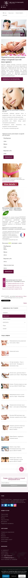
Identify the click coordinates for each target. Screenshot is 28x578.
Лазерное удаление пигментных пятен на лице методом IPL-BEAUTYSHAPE (17, 427)
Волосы (3, 518)
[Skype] (11, 505)
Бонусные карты (5, 537)
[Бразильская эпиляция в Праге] (10, 184)
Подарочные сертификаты (7, 523)
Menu (4, 7)
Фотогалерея (4, 541)
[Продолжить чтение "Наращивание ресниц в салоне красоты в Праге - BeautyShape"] (5, 396)
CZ (1, 5)
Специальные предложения (7, 532)
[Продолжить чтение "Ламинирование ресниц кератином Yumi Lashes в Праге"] (5, 342)
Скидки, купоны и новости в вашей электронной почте (14, 479)
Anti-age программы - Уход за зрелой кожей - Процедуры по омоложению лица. (17, 363)
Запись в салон (6, 319)
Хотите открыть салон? (6, 539)
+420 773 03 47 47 (8, 555)
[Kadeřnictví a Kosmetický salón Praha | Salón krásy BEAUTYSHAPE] (14, 2)
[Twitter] (5, 505)
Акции (4, 325)
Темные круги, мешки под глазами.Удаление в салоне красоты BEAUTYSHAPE (16, 459)
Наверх (25, 303)
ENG (4, 5)
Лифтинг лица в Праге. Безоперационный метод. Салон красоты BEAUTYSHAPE (17, 448)
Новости (3, 534)
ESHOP (4, 328)
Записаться (8, 157)
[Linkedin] (8, 505)
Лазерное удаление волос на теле (15, 283)
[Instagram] (15, 505)
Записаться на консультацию (12, 79)
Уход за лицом (4, 514)
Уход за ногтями (5, 519)
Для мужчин (4, 521)
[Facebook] (2, 505)
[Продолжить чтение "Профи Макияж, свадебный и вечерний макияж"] (5, 438)
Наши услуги (6, 316)
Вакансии (3, 535)
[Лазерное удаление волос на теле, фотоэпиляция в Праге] (14, 28)
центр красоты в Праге (21, 296)
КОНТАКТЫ (5, 322)
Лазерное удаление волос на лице (15, 285)
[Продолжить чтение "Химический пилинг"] (5, 353)
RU (6, 5)
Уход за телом (4, 516)
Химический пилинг (14, 351)
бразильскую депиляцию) (8, 180)
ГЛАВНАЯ (5, 312)
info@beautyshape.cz (9, 557)
